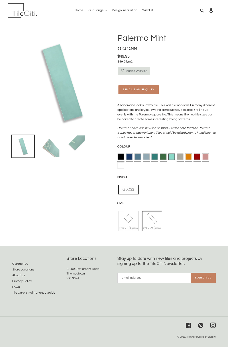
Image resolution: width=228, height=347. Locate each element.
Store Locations (23, 269)
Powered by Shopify (205, 337)
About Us (18, 275)
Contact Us (20, 263)
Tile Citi (190, 337)
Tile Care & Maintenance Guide (33, 292)
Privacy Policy (22, 281)
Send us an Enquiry (139, 89)
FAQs (16, 286)
